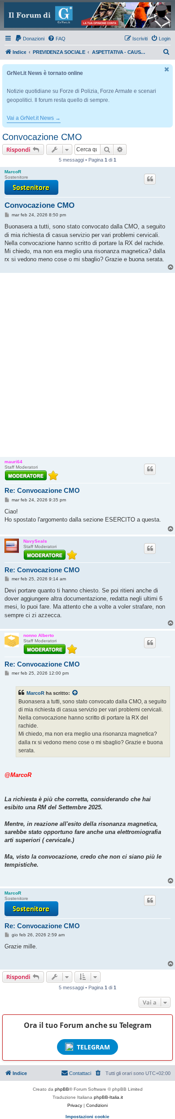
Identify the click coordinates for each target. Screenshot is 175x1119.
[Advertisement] (87, 364)
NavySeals (35, 541)
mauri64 (13, 461)
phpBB (62, 1089)
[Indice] (87, 15)
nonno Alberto (38, 635)
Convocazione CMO (42, 137)
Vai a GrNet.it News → (34, 118)
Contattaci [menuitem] (80, 1073)
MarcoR (12, 171)
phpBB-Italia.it (108, 1097)
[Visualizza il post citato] (75, 693)
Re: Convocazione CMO (42, 490)
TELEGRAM (93, 1047)
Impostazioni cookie (87, 1116)
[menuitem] (29, 38)
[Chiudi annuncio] (167, 69)
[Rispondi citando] (150, 179)
